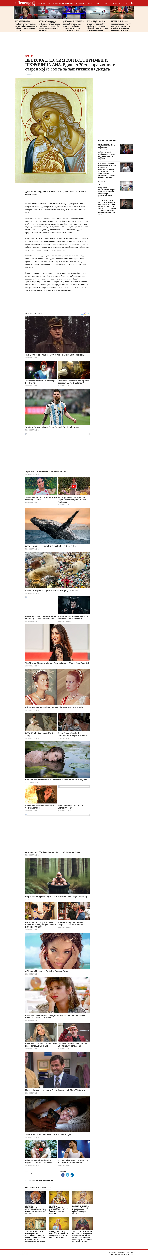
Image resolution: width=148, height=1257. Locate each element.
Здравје (98, 3)
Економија (64, 3)
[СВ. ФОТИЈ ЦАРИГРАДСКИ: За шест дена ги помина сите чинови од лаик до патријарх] (58, 1198)
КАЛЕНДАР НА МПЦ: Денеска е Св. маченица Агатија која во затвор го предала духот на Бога (58, 1234)
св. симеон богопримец (43, 1180)
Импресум (112, 1252)
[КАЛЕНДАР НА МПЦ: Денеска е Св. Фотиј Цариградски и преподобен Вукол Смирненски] (82, 1198)
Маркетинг (121, 1252)
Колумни (123, 3)
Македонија (52, 3)
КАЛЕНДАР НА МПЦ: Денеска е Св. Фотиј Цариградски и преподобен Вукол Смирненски (80, 1209)
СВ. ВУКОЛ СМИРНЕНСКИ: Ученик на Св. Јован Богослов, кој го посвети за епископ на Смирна (35, 1209)
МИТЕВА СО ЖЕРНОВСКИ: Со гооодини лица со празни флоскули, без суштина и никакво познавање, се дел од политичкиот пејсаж (73, 25)
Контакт (130, 1252)
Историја (80, 3)
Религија (90, 3)
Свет (72, 3)
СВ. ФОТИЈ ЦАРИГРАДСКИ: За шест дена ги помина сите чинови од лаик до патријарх (58, 1209)
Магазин (114, 3)
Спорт (105, 3)
